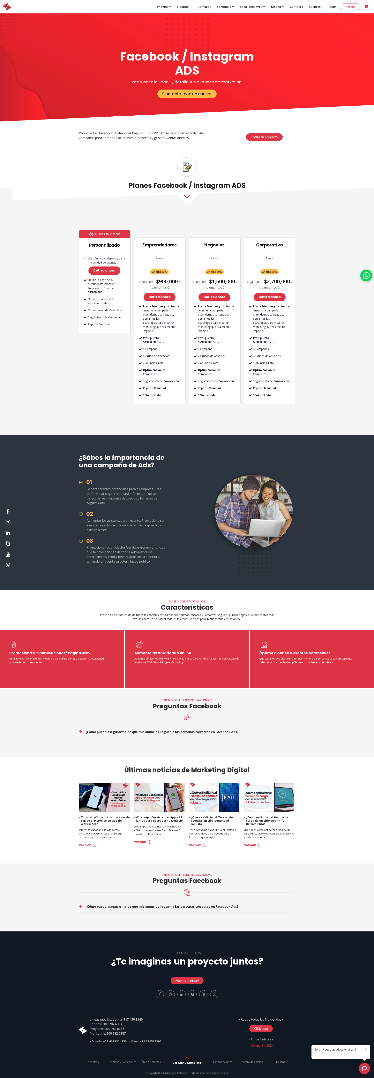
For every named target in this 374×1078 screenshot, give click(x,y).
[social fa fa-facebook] (8, 512)
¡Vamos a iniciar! (187, 981)
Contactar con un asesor (187, 94)
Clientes (315, 7)
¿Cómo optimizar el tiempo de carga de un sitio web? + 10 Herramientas (266, 821)
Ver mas (85, 845)
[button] (187, 1063)
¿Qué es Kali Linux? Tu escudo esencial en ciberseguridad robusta (211, 821)
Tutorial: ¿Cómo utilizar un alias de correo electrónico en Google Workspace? (104, 821)
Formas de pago (222, 1062)
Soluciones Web (251, 7)
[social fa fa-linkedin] (8, 534)
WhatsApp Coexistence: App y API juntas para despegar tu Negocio (158, 819)
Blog (332, 7)
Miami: (146, 1041)
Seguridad (224, 7)
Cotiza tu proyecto (264, 137)
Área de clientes (151, 1062)
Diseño (276, 7)
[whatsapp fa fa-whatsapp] (366, 275)
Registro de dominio (252, 1062)
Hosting (183, 7)
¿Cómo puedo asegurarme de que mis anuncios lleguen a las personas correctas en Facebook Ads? (161, 732)
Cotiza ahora (104, 270)
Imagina (162, 7)
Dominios (204, 7)
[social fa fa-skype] (8, 544)
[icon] (7, 6)
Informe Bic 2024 (261, 1045)
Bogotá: (109, 1041)
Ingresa (350, 7)
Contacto (296, 7)
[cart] (366, 6)
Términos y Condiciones (122, 1062)
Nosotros (93, 1062)
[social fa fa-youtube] (8, 555)
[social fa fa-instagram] (8, 523)
